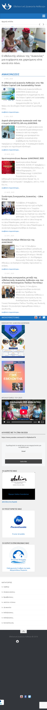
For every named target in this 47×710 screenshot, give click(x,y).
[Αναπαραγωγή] (4, 422)
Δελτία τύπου (9, 602)
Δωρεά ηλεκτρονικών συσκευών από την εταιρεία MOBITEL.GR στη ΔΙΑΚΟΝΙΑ (21, 121)
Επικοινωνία (17, 668)
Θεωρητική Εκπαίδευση (18, 651)
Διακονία (7, 607)
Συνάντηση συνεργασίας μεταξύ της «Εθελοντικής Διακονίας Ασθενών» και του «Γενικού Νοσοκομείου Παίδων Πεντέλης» (22, 280)
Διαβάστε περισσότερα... (10, 112)
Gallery (6, 587)
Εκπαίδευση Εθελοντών (18, 649)
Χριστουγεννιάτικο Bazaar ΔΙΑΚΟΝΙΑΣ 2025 (23, 158)
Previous (39, 24)
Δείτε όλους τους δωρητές (9, 502)
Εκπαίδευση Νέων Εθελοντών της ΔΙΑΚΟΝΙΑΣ (18, 241)
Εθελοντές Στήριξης (18, 656)
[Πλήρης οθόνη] (42, 422)
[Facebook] (40, 317)
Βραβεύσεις (8, 597)
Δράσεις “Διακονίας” (17, 661)
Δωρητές (17, 665)
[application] (23, 412)
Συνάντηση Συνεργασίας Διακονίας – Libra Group (22, 197)
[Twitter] (44, 317)
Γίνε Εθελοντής (18, 645)
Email (23, 451)
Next (43, 24)
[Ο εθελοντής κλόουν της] (23, 40)
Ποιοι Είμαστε (17, 675)
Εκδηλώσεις (8, 612)
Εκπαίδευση (9, 623)
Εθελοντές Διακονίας (18, 647)
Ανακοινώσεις (9, 592)
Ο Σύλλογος (17, 679)
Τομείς (17, 693)
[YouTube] (36, 317)
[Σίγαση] (39, 422)
